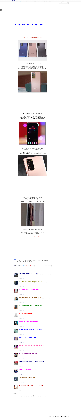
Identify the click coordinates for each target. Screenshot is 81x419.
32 (38, 396)
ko (1, 10)
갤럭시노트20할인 (29, 261)
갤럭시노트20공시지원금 (20, 261)
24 (24, 396)
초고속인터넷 (34, 1)
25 (26, 396)
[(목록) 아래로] (50, 266)
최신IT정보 (39, 1)
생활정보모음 (45, 1)
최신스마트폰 (28, 1)
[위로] (49, 266)
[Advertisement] (32, 12)
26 (28, 396)
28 (31, 396)
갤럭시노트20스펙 (34, 260)
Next (46, 396)
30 (35, 396)
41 (43, 396)
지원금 (25, 261)
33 (40, 396)
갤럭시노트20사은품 (25, 260)
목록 (15, 265)
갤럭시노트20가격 (19, 260)
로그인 (67, 1)
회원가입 (62, 1)
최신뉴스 (50, 1)
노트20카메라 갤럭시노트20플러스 (43, 260)
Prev (19, 396)
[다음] (47, 266)
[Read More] (32, 276)
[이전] (45, 266)
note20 (30, 260)
